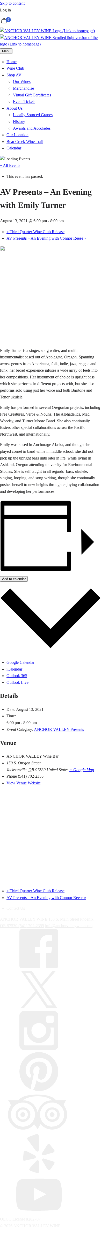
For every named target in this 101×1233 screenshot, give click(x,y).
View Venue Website (23, 783)
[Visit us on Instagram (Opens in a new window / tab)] (39, 1048)
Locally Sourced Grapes (33, 115)
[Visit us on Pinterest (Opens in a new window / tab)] (39, 1089)
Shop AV (13, 75)
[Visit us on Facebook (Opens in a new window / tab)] (39, 967)
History (19, 121)
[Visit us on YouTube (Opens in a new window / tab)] (39, 1212)
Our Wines (22, 81)
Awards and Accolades (32, 128)
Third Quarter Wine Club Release (35, 231)
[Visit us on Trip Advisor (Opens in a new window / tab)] (39, 1130)
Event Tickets (24, 101)
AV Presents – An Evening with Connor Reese (46, 238)
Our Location (17, 135)
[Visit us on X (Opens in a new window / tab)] (39, 1007)
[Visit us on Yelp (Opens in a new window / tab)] (39, 1171)
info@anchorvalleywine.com (68, 925)
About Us (14, 108)
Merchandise (23, 88)
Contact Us (15, 908)
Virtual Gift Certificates (32, 95)
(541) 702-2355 (31, 925)
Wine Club (15, 68)
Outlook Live (17, 682)
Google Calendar (20, 662)
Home (11, 62)
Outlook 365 (16, 675)
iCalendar (14, 669)
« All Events (10, 165)
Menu (6, 51)
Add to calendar (14, 579)
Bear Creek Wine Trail (24, 141)
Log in (5, 10)
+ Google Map (81, 770)
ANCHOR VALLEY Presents (59, 729)
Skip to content (12, 3)
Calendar (13, 148)
